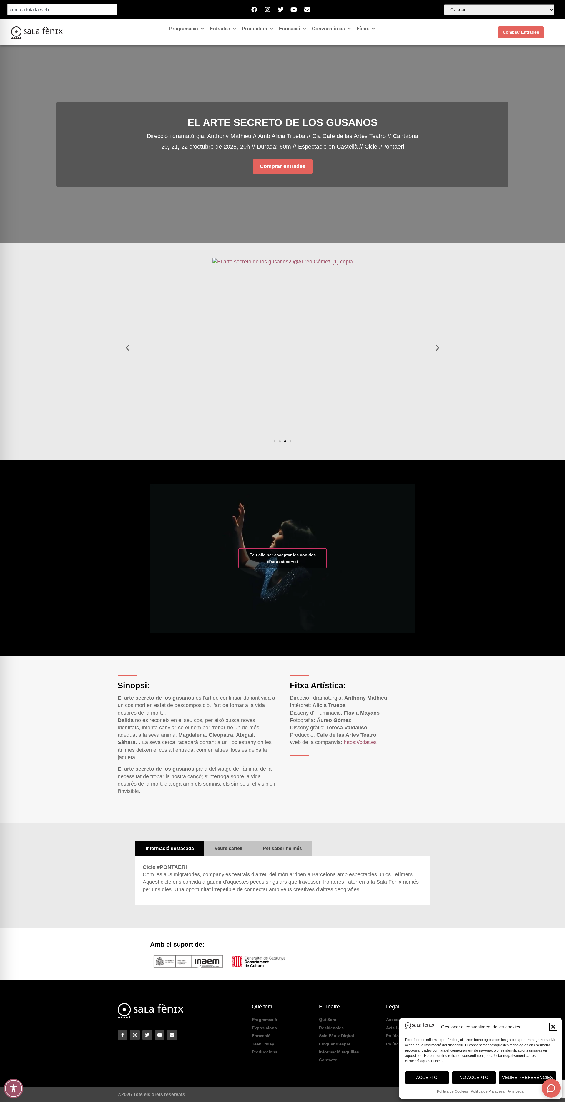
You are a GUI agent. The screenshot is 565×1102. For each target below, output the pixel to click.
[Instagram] (267, 10)
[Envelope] (307, 10)
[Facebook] (254, 10)
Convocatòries (328, 28)
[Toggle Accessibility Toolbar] (13, 1088)
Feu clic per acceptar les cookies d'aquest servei (283, 558)
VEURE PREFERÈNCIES (527, 1077)
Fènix (363, 28)
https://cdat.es (360, 742)
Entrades (220, 28)
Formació (289, 28)
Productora (254, 28)
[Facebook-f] (122, 1035)
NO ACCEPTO (473, 1077)
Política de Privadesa (488, 1091)
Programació (183, 28)
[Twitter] (281, 10)
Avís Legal (516, 1091)
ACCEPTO (427, 1077)
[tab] (169, 848)
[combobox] (62, 9)
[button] (553, 1027)
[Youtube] (294, 10)
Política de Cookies (452, 1091)
